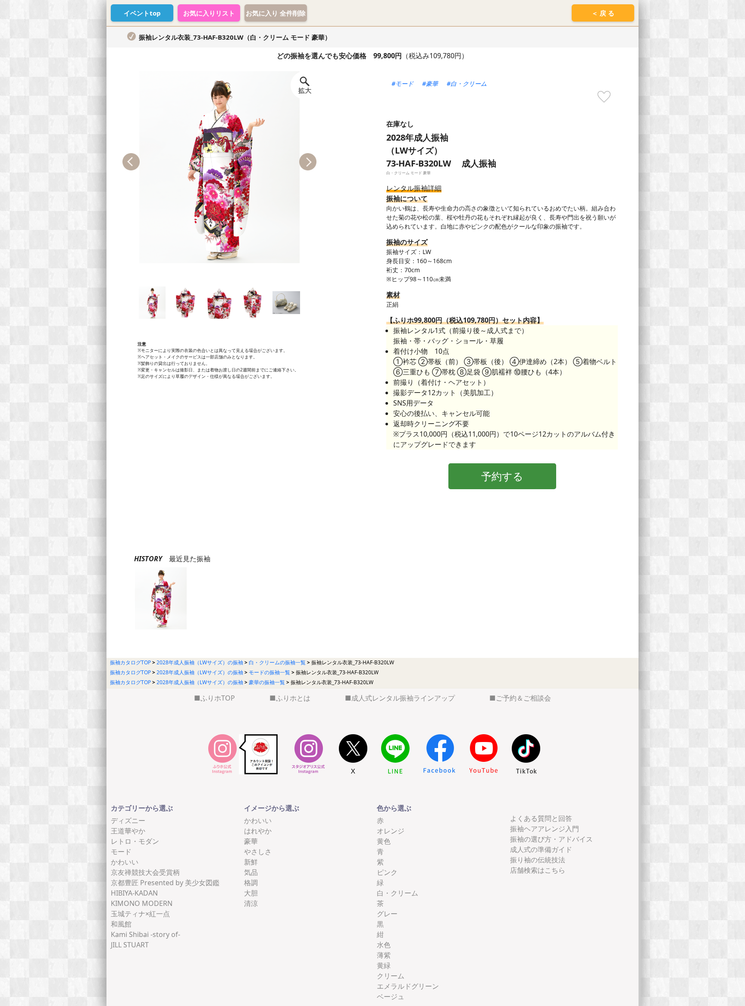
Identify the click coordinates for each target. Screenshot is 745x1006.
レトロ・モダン (135, 841)
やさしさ (258, 851)
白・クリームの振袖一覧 (277, 662)
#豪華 (430, 83)
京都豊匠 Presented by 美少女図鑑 (165, 882)
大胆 (251, 893)
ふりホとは (293, 698)
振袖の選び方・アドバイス (551, 839)
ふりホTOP (217, 698)
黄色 (384, 841)
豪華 (251, 841)
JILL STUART (130, 944)
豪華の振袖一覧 (267, 682)
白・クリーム (397, 893)
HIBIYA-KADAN (134, 893)
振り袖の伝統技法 (537, 860)
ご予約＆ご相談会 (523, 698)
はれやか (258, 831)
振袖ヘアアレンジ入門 (544, 828)
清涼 (251, 903)
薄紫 (384, 955)
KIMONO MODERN (141, 903)
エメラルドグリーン (408, 986)
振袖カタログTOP (130, 662)
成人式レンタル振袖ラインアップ (403, 698)
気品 (251, 872)
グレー (387, 913)
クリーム (390, 976)
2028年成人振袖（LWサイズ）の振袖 (200, 662)
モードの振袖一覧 (269, 672)
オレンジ (390, 831)
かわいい (124, 862)
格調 (251, 882)
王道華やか (128, 831)
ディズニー (128, 820)
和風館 (121, 924)
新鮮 (251, 862)
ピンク (387, 872)
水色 (384, 944)
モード (121, 851)
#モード (402, 83)
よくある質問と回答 (541, 818)
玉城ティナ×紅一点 (140, 913)
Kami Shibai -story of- (145, 934)
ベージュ (390, 996)
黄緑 (384, 965)
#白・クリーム (467, 83)
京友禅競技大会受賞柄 (145, 872)
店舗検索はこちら (537, 870)
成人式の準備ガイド (541, 849)
